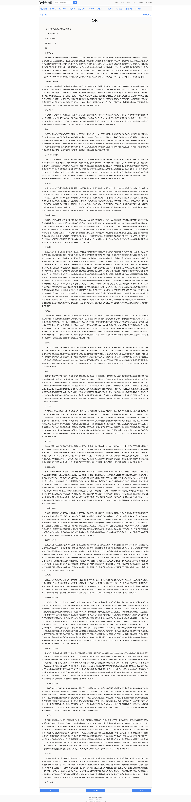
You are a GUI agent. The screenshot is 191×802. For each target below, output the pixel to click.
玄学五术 (91, 9)
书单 (134, 2)
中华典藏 (47, 2)
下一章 (141, 790)
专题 (122, 2)
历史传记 (62, 9)
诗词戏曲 (72, 9)
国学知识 (138, 9)
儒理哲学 (53, 9)
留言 (116, 2)
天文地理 (110, 9)
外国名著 (128, 9)
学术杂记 (100, 9)
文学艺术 (81, 9)
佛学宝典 (43, 9)
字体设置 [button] (148, 2)
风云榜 (140, 2)
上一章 (49, 790)
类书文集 (119, 9)
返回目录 (95, 790)
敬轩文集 (43, 15)
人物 (128, 2)
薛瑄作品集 (147, 15)
